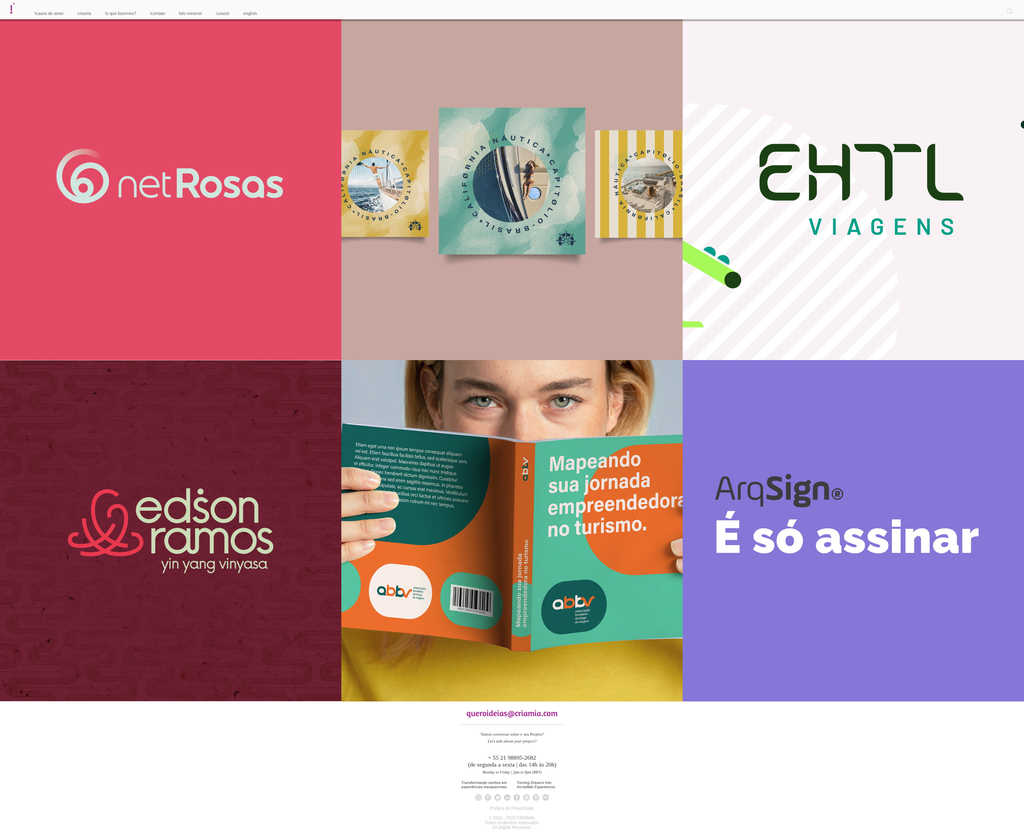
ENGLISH (250, 13)
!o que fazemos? (120, 13)
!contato (157, 13)
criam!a (84, 13)
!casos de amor (49, 13)
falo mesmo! (190, 13)
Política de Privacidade (512, 808)
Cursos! (222, 13)
